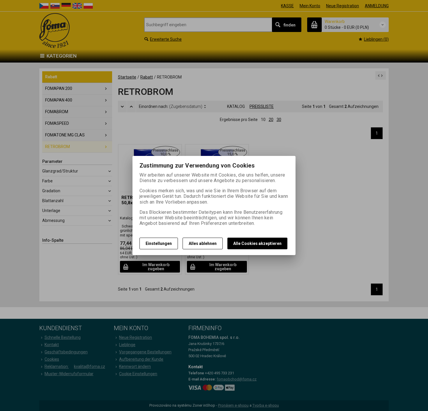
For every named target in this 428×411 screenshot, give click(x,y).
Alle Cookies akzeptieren (257, 243)
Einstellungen (159, 243)
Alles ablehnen (203, 243)
